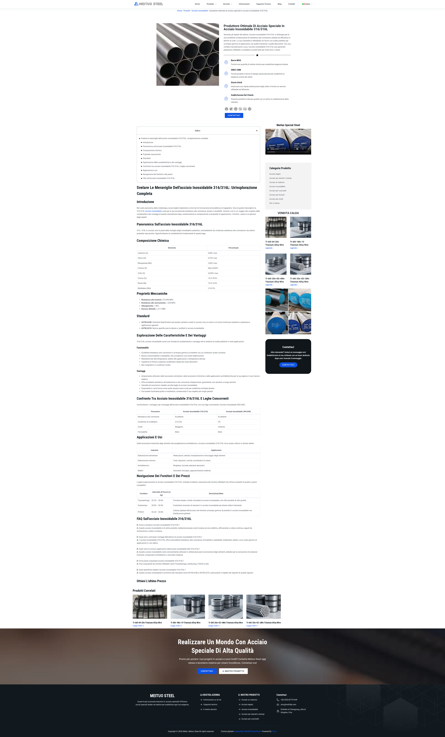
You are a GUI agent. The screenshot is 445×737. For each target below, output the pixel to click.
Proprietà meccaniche (152, 154)
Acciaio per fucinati (276, 195)
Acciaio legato (275, 174)
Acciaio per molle (276, 199)
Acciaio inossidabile (200, 11)
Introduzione (148, 142)
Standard (146, 158)
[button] (226, 109)
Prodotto (210, 4)
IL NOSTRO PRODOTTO (249, 694)
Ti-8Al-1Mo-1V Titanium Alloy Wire (185, 622)
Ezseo (274, 731)
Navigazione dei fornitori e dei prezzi (158, 174)
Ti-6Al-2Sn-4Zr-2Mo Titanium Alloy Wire (263, 622)
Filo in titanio (274, 203)
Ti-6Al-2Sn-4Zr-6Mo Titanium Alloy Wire (225, 622)
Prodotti (187, 11)
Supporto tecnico (263, 4)
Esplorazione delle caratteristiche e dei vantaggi (162, 162)
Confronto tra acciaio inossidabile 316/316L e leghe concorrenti (169, 166)
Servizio (226, 4)
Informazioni (244, 4)
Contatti (291, 4)
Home (197, 4)
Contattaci (282, 694)
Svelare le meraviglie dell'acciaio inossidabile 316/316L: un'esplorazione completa (174, 138)
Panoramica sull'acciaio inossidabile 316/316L (162, 146)
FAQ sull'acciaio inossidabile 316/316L (159, 178)
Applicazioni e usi (150, 170)
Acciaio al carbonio (276, 182)
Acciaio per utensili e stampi (280, 178)
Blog (279, 4)
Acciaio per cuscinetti (277, 191)
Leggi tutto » (269, 248)
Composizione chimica (152, 150)
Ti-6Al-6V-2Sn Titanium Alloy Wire (147, 622)
